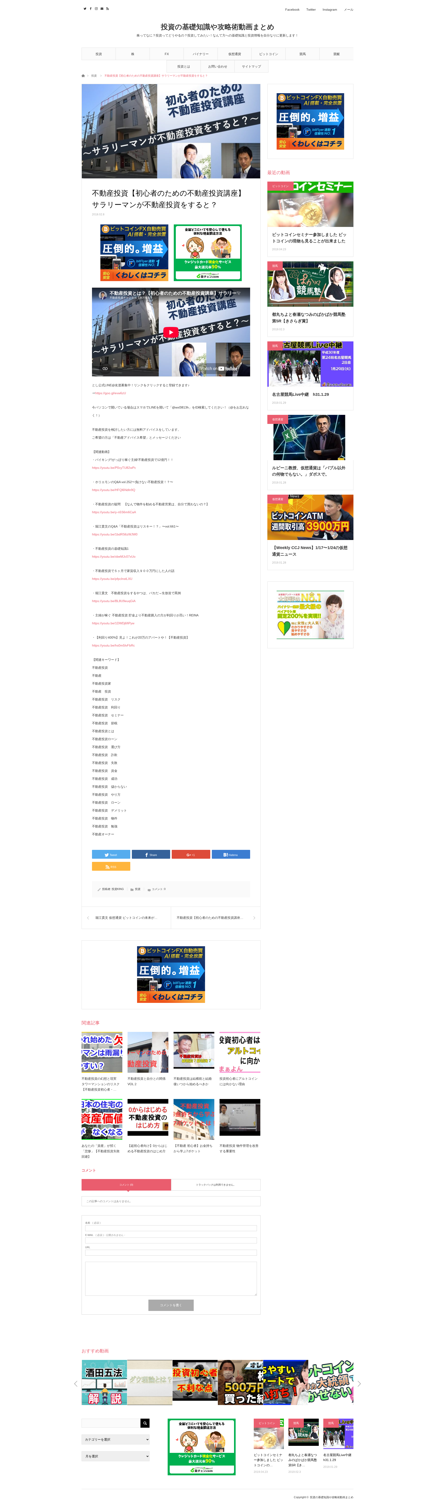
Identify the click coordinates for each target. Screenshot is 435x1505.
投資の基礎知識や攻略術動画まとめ (217, 27)
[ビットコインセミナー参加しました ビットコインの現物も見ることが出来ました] (269, 1434)
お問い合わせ (217, 66)
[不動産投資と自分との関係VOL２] (148, 1052)
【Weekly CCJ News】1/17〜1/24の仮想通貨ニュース (310, 551)
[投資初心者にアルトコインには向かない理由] (240, 1052)
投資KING (118, 889)
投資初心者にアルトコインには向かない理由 (239, 1081)
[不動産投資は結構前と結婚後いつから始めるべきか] (194, 1052)
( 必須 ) (93, 1223)
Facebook (292, 9)
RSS (107, 8)
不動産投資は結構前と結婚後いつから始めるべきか (193, 1081)
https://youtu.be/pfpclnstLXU (112, 579)
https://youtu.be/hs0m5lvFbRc (113, 645)
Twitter (311, 9)
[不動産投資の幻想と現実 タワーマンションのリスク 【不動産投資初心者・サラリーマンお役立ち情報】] (102, 1052)
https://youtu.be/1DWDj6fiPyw (113, 623)
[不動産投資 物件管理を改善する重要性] (240, 1119)
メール (348, 9)
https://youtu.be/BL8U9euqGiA (113, 601)
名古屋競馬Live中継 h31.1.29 (300, 394)
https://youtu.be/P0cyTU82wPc (114, 467)
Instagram (330, 9)
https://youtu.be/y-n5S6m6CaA (114, 512)
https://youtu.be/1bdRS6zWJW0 (115, 534)
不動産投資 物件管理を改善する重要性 (239, 1148)
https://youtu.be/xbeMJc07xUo (113, 556)
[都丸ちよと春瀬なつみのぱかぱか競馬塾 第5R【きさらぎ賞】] (303, 1434)
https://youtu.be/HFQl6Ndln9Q (113, 490)
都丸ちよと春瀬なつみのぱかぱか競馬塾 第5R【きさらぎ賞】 (309, 317)
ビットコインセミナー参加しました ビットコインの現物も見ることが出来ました (309, 237)
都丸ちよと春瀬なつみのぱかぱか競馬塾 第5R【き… (302, 1460)
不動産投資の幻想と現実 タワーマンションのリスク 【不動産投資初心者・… (102, 1084)
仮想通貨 (234, 54)
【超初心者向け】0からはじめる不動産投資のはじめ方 (147, 1148)
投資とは (183, 66)
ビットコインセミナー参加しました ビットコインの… (268, 1460)
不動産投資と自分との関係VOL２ (147, 1081)
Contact (101, 8)
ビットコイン (268, 54)
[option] (104, 1382)
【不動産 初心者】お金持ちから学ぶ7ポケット (193, 1148)
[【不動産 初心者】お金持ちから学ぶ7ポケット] (194, 1119)
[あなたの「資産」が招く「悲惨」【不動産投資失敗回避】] (102, 1119)
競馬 (303, 54)
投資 (99, 54)
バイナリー (201, 54)
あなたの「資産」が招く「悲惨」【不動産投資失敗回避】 (101, 1151)
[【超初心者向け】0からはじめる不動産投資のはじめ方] (148, 1119)
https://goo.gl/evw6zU (110, 393)
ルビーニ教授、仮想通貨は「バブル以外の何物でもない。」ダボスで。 (309, 471)
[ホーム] (83, 75)
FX (167, 54)
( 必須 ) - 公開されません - (105, 1235)
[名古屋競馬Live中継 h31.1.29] (338, 1434)
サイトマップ (251, 66)
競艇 (337, 54)
